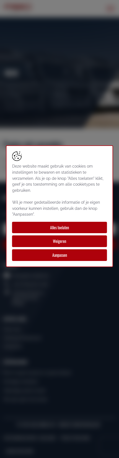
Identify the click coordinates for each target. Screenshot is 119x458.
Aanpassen (59, 255)
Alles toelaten (59, 227)
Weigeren (59, 241)
